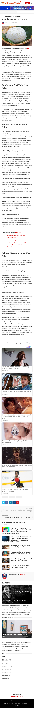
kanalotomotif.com (7, 669)
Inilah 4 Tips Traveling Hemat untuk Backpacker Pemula (20, 546)
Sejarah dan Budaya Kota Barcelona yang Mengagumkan (16, 642)
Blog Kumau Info (6, 672)
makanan (12, 497)
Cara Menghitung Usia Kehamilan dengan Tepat (14, 644)
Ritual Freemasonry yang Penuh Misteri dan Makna (15, 646)
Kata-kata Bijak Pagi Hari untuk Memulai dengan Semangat (17, 610)
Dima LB (6, 22)
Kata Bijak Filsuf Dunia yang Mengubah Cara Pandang (15, 614)
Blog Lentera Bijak (18, 701)
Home (4, 12)
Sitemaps (17, 705)
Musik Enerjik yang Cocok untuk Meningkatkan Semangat (21, 559)
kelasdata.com (6, 675)
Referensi (11, 12)
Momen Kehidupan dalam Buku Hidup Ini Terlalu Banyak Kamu (21, 553)
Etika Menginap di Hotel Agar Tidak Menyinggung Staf (20, 566)
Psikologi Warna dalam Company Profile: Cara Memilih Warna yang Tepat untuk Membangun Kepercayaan (16, 530)
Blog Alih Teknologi (7, 666)
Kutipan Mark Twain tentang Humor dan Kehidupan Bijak (16, 612)
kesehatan (4, 497)
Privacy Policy (25, 703)
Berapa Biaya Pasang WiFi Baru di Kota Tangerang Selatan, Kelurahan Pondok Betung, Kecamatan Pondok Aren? (17, 539)
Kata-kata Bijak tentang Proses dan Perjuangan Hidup (15, 605)
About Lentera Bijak (8, 703)
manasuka (18, 497)
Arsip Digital (5, 663)
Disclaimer (17, 703)
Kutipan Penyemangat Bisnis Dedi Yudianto (16, 517)
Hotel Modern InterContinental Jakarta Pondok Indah (15, 640)
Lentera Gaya (5, 678)
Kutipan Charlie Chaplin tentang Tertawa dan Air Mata (15, 608)
